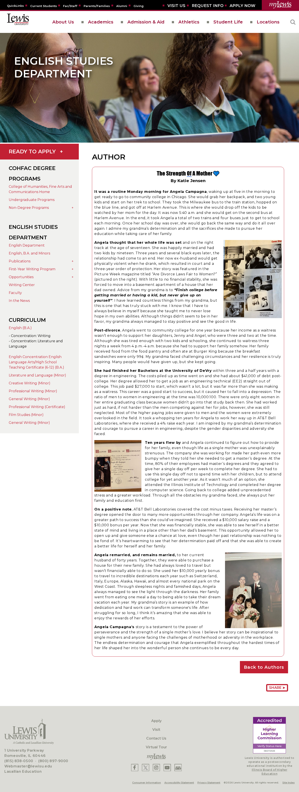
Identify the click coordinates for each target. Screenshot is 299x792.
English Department (27, 245)
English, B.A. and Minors (29, 253)
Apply (156, 721)
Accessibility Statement (179, 782)
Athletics (188, 22)
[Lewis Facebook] (134, 767)
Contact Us (156, 738)
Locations (268, 22)
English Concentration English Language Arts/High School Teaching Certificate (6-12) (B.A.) (36, 362)
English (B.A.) (20, 328)
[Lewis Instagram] (156, 767)
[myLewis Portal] (280, 5)
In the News (19, 301)
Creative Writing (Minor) (29, 383)
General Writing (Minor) (29, 399)
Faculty (15, 293)
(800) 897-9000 (53, 761)
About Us (63, 22)
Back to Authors (264, 667)
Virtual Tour (156, 747)
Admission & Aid (145, 22)
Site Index (288, 782)
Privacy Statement (208, 782)
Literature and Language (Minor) (37, 375)
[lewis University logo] (18, 22)
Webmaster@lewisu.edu (28, 766)
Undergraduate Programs (32, 200)
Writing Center (22, 285)
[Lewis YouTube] (167, 767)
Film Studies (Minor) (26, 415)
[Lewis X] (145, 767)
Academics (100, 22)
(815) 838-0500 (18, 761)
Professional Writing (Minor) (33, 391)
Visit (156, 729)
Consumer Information (146, 782)
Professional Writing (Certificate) (37, 407)
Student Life (228, 22)
